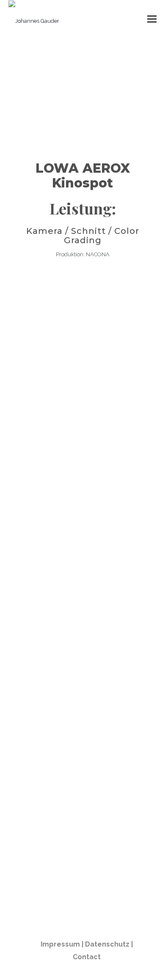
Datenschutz (107, 944)
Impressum (60, 944)
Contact (87, 957)
